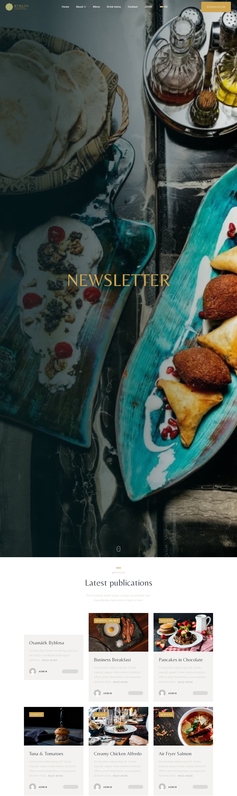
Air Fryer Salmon (175, 753)
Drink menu (114, 6)
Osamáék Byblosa (46, 642)
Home (65, 6)
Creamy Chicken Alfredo (118, 753)
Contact (133, 6)
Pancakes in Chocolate (181, 659)
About (79, 6)
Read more (49, 660)
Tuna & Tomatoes (46, 753)
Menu (96, 6)
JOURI (148, 6)
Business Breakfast (112, 659)
